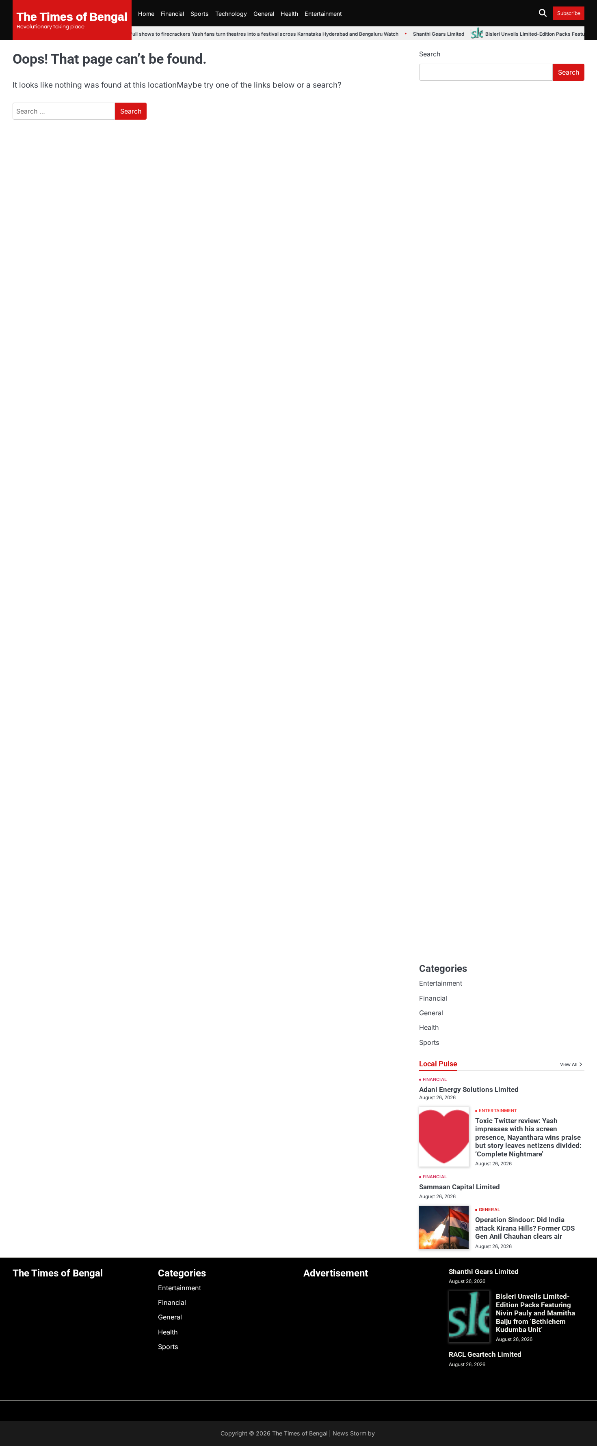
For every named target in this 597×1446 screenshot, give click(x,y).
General (263, 13)
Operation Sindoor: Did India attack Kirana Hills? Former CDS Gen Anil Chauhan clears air (525, 1228)
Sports (199, 13)
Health (289, 13)
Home (146, 13)
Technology (231, 13)
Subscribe (568, 13)
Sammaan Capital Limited (459, 1187)
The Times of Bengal (72, 16)
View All (569, 1064)
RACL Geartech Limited (485, 1354)
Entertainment (323, 13)
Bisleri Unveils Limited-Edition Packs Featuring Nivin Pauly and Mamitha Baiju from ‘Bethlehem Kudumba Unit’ (535, 1313)
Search (429, 54)
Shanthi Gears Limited (430, 34)
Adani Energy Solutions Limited (469, 1089)
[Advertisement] (501, 148)
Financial (172, 13)
